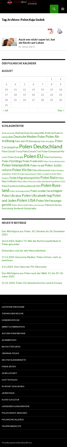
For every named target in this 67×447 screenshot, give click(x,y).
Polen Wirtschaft (20, 205)
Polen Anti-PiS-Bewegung (27, 141)
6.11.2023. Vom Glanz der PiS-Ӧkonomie (24, 266)
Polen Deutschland (40, 146)
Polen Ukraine (11, 195)
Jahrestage (8, 393)
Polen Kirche (22, 170)
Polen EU (33, 156)
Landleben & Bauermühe (16, 406)
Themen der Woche (13, 313)
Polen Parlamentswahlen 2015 (51, 181)
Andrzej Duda (8, 133)
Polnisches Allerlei (13, 419)
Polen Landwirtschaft (46, 174)
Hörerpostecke (11, 320)
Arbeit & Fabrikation (13, 326)
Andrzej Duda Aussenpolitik (29, 133)
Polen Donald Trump (12, 151)
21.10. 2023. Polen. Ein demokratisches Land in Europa (32, 282)
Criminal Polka (10, 353)
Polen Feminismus (53, 157)
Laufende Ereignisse (13, 306)
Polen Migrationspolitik (24, 177)
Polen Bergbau (47, 141)
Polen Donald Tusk (32, 151)
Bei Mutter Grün (11, 346)
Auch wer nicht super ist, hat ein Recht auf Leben (37, 41)
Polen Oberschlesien (26, 181)
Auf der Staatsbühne (13, 333)
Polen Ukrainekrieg (37, 195)
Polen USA (26, 200)
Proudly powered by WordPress (17, 442)
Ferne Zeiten (9, 366)
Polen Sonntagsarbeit (20, 191)
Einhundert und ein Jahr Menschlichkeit (24, 250)
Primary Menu (62, 9)
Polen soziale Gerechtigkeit (46, 190)
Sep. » (61, 110)
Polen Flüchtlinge (12, 161)
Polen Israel (37, 165)
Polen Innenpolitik (16, 165)
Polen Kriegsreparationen (24, 174)
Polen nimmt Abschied (14, 413)
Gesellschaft (9, 373)
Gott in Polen (9, 379)
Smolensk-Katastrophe (25, 208)
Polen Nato (49, 177)
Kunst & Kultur (10, 399)
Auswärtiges (9, 340)
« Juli (5, 110)
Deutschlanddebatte (14, 359)
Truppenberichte (11, 426)
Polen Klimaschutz (41, 170)
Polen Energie (15, 157)
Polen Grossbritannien (54, 161)
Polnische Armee (36, 205)
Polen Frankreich (33, 161)
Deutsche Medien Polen (29, 136)
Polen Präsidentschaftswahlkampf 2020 (21, 186)
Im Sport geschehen (13, 386)
